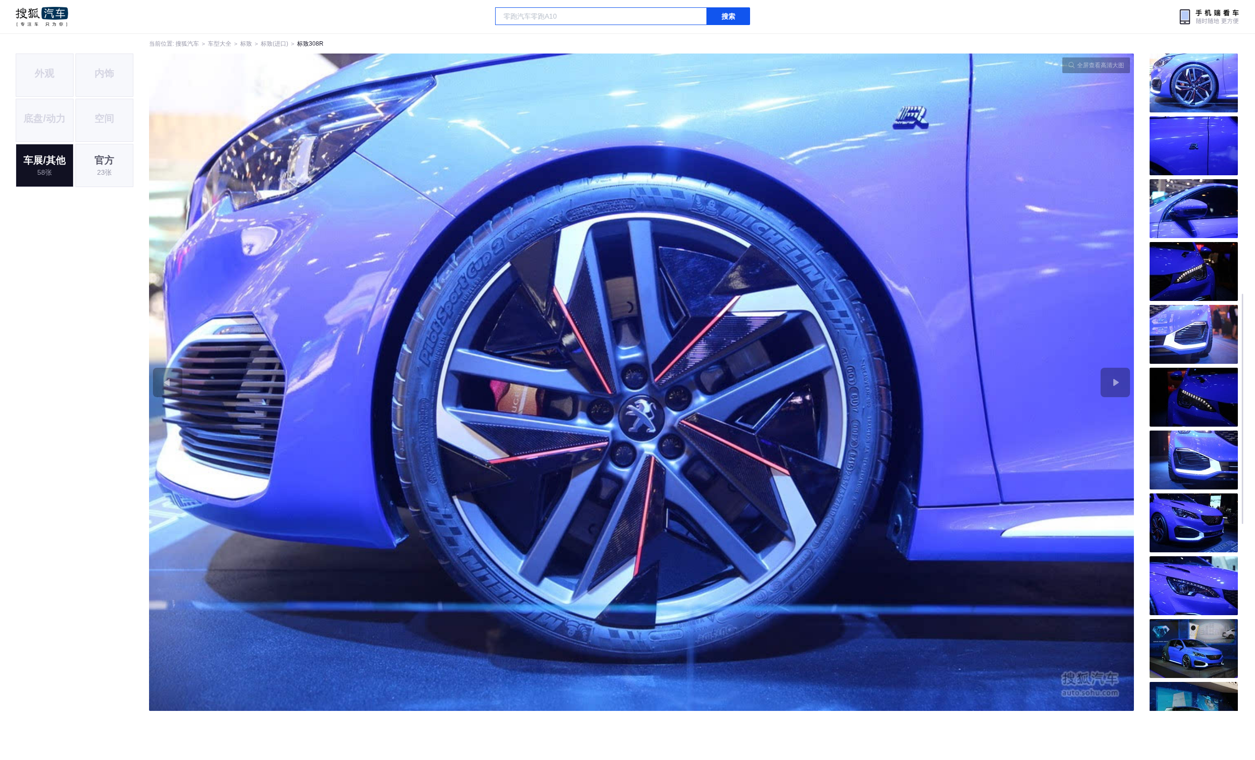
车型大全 (219, 43)
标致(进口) (274, 43)
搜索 (728, 16)
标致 (246, 43)
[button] (395, 382)
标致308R (310, 43)
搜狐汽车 (42, 17)
